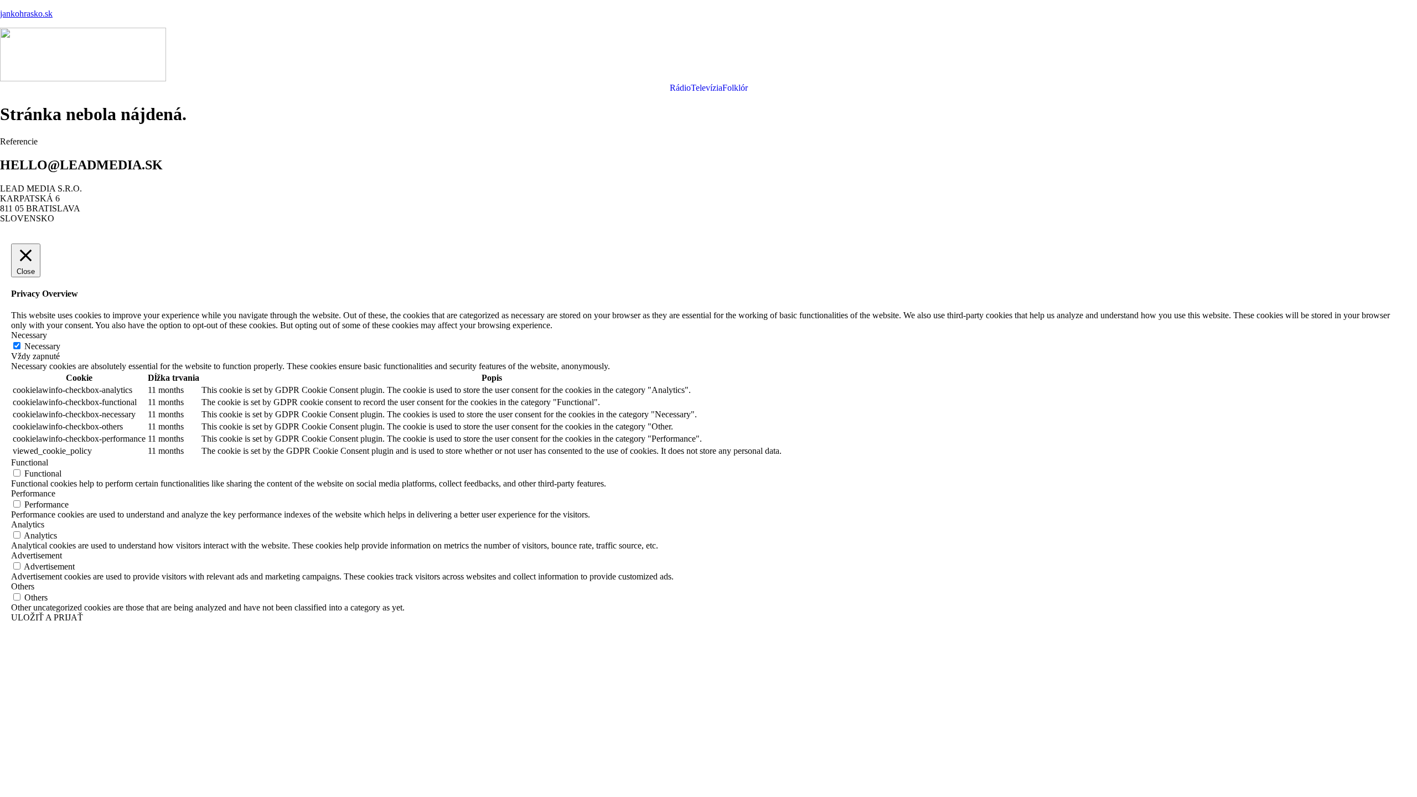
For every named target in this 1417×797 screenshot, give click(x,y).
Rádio (680, 88)
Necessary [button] (29, 335)
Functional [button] (29, 462)
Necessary (42, 346)
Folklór (735, 88)
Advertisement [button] (36, 555)
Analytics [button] (27, 524)
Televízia (706, 88)
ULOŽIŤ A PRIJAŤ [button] (47, 617)
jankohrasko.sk (26, 13)
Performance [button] (33, 493)
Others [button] (22, 586)
